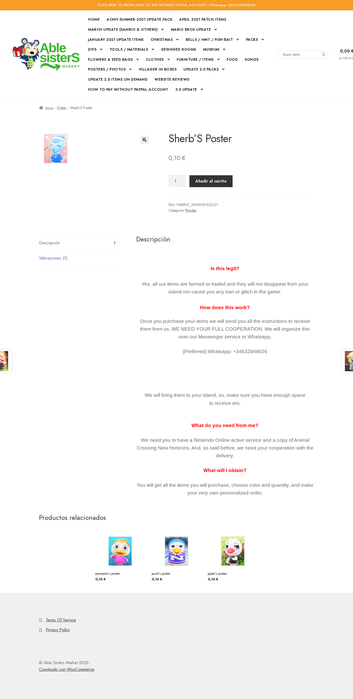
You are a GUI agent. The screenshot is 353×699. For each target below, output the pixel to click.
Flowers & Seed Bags (110, 59)
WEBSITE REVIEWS (172, 79)
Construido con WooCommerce (66, 669)
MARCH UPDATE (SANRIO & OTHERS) (123, 29)
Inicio (49, 107)
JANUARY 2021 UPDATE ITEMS (116, 39)
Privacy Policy (58, 630)
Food (232, 59)
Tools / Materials (129, 49)
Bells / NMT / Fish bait (209, 39)
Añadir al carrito (211, 181)
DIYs (92, 49)
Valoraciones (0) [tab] (53, 258)
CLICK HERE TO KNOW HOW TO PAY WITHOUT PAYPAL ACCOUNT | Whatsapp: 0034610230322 (177, 5)
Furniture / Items (195, 59)
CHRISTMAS (162, 39)
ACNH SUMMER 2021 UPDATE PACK (139, 19)
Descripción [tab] (49, 243)
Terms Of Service (61, 620)
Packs (252, 39)
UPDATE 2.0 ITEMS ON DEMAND (118, 79)
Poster (61, 107)
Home (94, 19)
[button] (144, 140)
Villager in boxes (158, 69)
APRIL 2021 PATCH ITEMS (202, 19)
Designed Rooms (178, 49)
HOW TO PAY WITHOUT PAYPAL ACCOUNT (128, 89)
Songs (252, 59)
